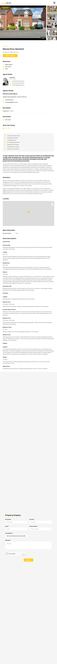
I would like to (9, 533)
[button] (23, 23)
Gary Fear (12, 77)
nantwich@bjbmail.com (11, 102)
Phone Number (33, 526)
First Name (8, 519)
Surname (31, 519)
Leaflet (38, 225)
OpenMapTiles (45, 225)
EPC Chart (8, 119)
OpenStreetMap (49, 225)
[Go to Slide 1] (52, 9)
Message (7, 540)
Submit (28, 560)
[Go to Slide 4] (52, 31)
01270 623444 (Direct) (18, 81)
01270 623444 (9, 100)
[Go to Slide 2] (52, 16)
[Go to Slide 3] (52, 24)
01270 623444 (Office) (18, 83)
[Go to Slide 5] (52, 39)
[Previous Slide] (1, 23)
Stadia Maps (41, 225)
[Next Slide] (44, 23)
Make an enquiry (10, 55)
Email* (7, 526)
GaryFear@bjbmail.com (18, 85)
